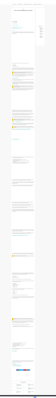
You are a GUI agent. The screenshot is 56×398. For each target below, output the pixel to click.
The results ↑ (14, 351)
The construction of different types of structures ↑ (21, 129)
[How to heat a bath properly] (38, 34)
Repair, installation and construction (28, 4)
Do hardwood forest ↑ (16, 139)
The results (13, 30)
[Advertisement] (23, 16)
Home (12, 6)
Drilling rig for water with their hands (17, 364)
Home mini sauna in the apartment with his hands (41, 29)
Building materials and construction (37, 4)
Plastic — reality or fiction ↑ (17, 121)
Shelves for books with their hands (17, 365)
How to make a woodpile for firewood (42, 31)
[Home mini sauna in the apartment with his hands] (38, 29)
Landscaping (14, 4)
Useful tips (23, 9)
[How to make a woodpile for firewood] (38, 31)
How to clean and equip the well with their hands (41, 37)
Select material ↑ (15, 78)
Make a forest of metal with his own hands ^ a (20, 235)
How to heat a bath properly (19, 388)
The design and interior (19, 4)
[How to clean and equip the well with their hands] (38, 37)
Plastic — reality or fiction (16, 25)
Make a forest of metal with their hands (17, 28)
